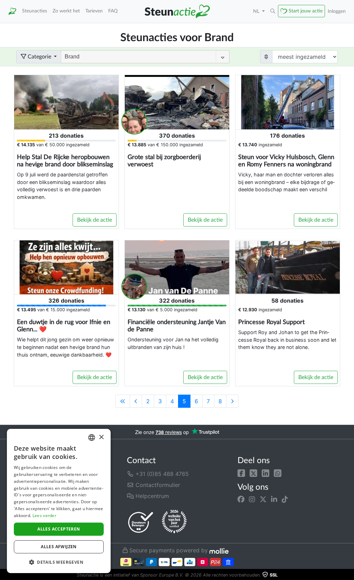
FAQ (113, 10)
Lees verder (44, 515)
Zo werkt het (66, 10)
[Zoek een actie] (273, 11)
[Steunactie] (12, 11)
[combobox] (91, 437)
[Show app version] (349, 575)
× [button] (101, 437)
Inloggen (337, 11)
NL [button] (257, 11)
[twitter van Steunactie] (263, 499)
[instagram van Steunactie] (252, 499)
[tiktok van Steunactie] (285, 499)
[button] (241, 472)
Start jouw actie (306, 10)
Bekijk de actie (94, 220)
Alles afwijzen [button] (59, 547)
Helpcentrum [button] (151, 495)
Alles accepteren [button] (58, 529)
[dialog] (59, 501)
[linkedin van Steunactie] (274, 499)
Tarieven (94, 10)
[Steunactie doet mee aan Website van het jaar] (174, 522)
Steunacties (34, 10)
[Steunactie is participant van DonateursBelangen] (141, 522)
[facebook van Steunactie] (240, 499)
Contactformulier (157, 484)
